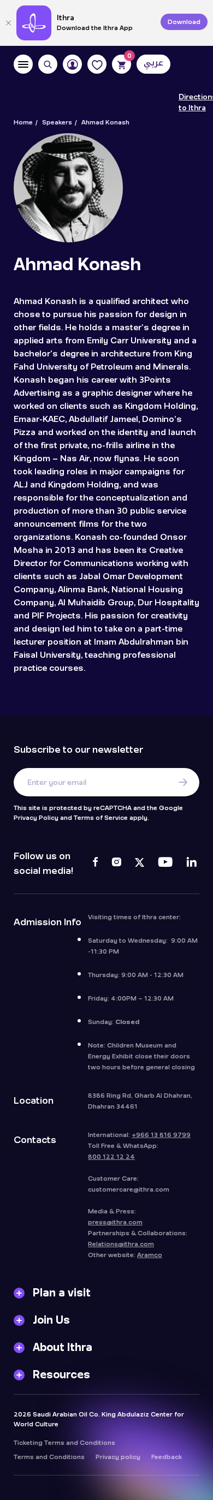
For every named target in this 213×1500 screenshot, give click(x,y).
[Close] (8, 23)
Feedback (166, 1456)
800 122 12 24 (111, 1156)
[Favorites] (96, 64)
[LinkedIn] (191, 863)
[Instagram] (116, 863)
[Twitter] (139, 863)
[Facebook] (95, 863)
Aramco (149, 1254)
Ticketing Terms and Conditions (64, 1442)
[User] (72, 64)
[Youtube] (165, 863)
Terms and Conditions (49, 1456)
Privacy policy (118, 1456)
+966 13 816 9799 (161, 1134)
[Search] (47, 64)
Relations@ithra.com (121, 1244)
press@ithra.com (115, 1222)
